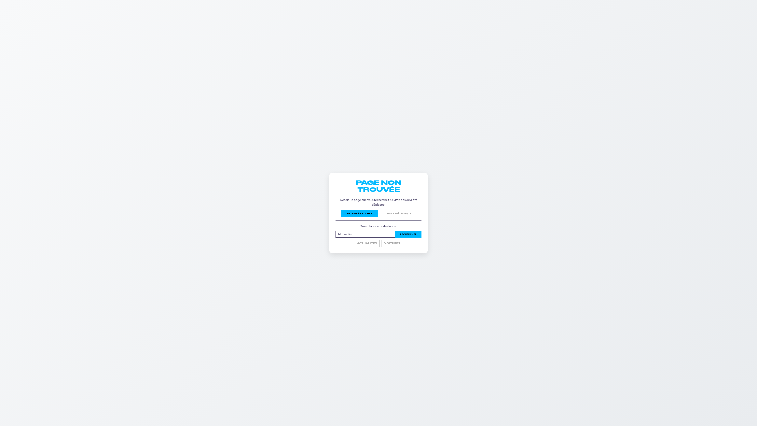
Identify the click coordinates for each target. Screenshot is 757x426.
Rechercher (408, 234)
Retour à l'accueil (360, 213)
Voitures (392, 243)
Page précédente (399, 213)
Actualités (367, 243)
